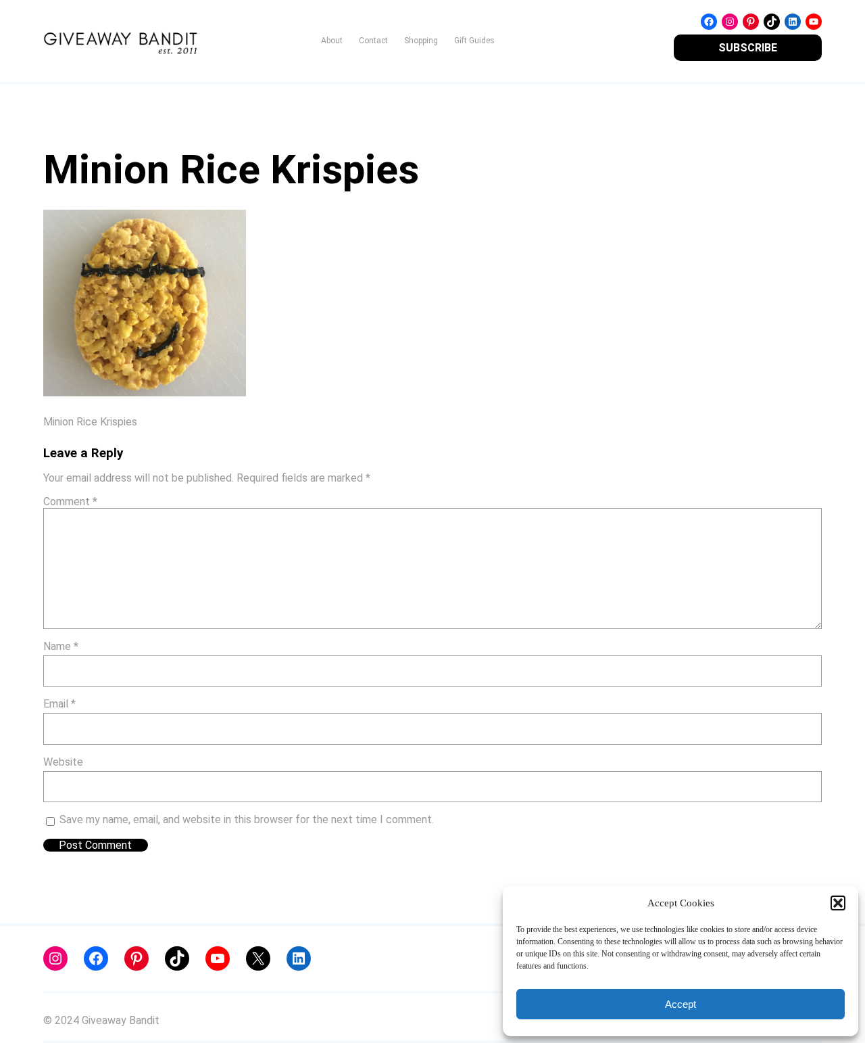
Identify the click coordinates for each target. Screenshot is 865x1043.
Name (60, 646)
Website (63, 762)
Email (59, 703)
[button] (838, 903)
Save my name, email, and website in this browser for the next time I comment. (246, 819)
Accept (680, 1004)
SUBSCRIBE (747, 47)
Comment (70, 501)
